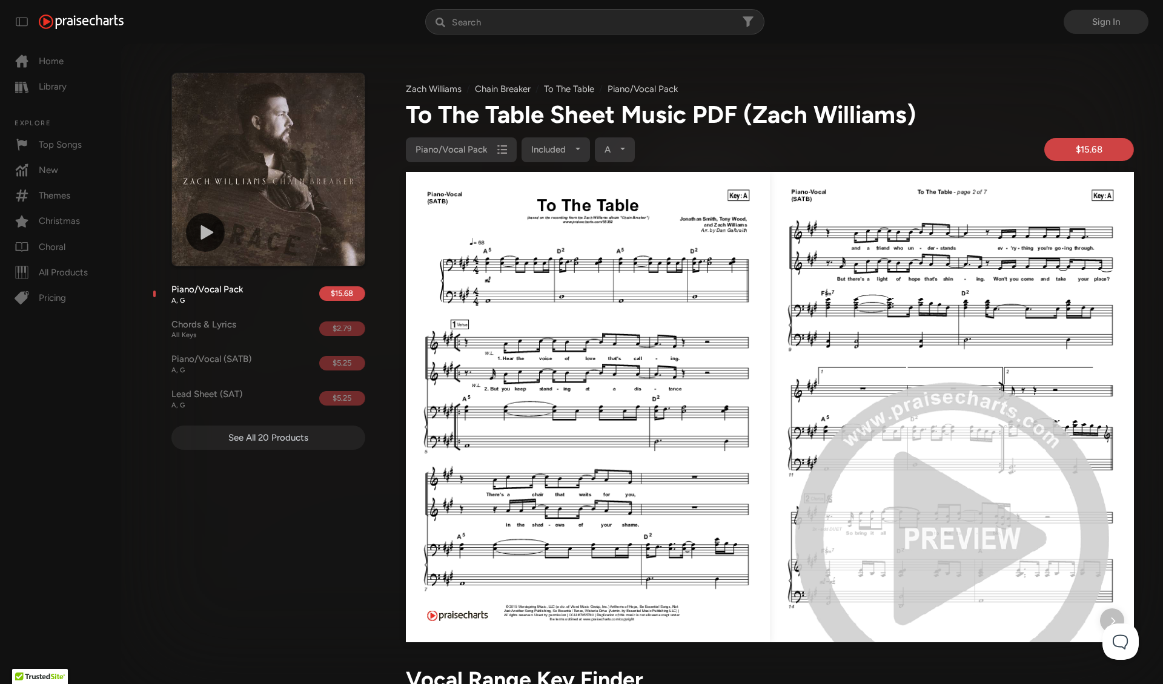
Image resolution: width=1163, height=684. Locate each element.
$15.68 (342, 293)
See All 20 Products (268, 437)
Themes (54, 195)
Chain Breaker (503, 89)
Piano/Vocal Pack (207, 294)
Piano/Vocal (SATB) (211, 364)
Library (53, 86)
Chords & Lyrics (203, 329)
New (48, 170)
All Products (63, 272)
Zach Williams (434, 89)
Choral (52, 247)
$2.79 (342, 328)
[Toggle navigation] (22, 22)
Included (549, 149)
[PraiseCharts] (81, 22)
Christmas (59, 220)
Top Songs (60, 144)
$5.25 (342, 362)
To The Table (569, 89)
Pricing (52, 297)
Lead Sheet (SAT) (206, 399)
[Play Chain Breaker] (205, 232)
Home (51, 61)
